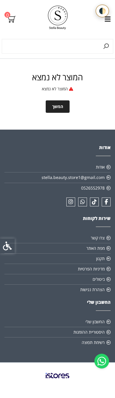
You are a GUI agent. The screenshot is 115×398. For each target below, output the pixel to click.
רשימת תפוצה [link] (93, 342)
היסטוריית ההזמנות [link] (89, 332)
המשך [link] (57, 106)
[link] (101, 361)
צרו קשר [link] (98, 238)
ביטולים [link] (99, 279)
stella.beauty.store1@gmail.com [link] (73, 177)
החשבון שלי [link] (95, 321)
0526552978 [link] (93, 188)
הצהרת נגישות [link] (92, 289)
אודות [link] (100, 167)
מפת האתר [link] (95, 248)
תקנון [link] (100, 258)
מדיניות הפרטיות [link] (91, 269)
